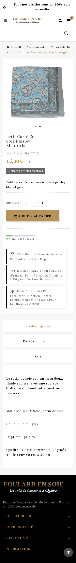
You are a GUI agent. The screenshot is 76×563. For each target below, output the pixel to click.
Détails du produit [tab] (38, 341)
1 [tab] (36, 127)
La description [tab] (38, 326)
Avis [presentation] (38, 356)
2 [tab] (40, 127)
